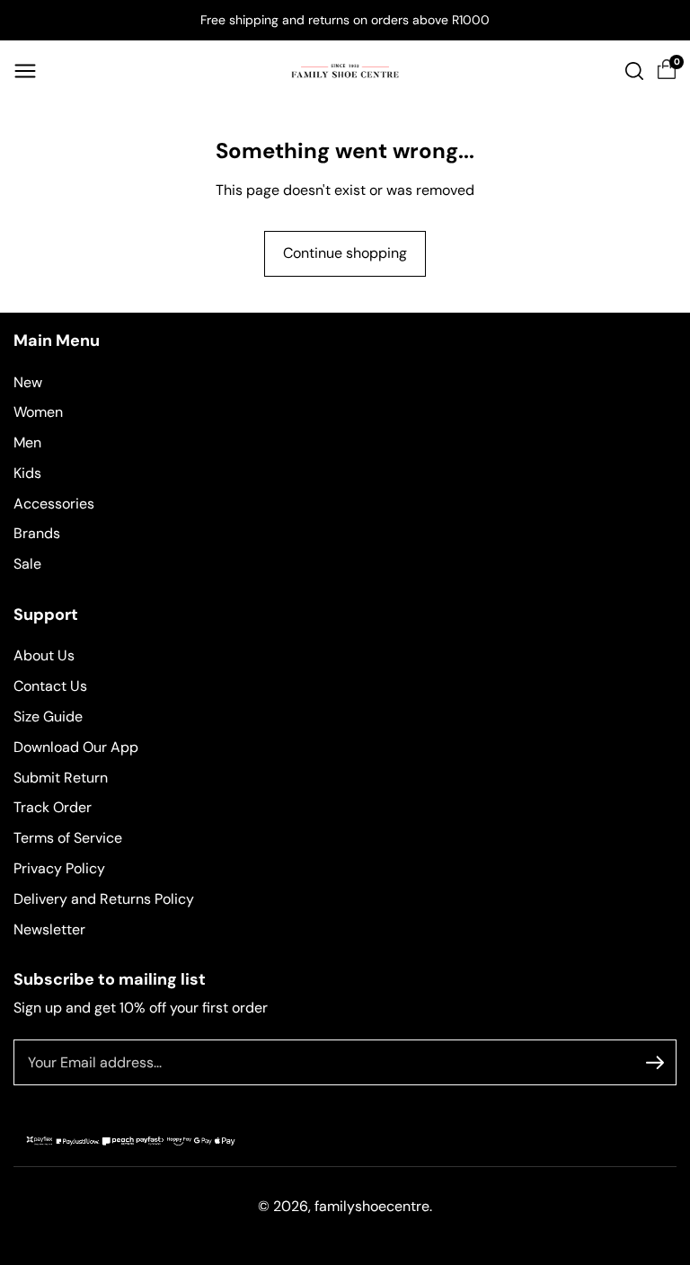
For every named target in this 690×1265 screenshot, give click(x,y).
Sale (27, 563)
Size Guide (48, 716)
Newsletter (49, 929)
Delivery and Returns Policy (103, 898)
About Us (44, 655)
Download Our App (75, 747)
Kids (27, 473)
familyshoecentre (371, 1206)
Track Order (52, 807)
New (27, 382)
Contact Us (50, 686)
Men (27, 442)
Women (38, 411)
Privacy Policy (59, 868)
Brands (36, 533)
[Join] (655, 1063)
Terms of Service (67, 837)
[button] (25, 71)
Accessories (53, 503)
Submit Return (60, 777)
